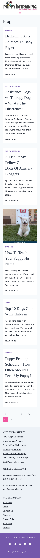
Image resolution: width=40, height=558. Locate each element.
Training (9, 247)
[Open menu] (20, 13)
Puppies (8, 30)
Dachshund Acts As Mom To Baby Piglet (19, 42)
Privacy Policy (9, 519)
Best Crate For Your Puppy (15, 454)
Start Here (7, 502)
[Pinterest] (25, 544)
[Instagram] (20, 544)
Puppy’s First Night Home (14, 445)
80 (29, 414)
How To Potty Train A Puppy (15, 458)
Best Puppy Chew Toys (13, 462)
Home (7, 537)
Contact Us (8, 511)
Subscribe (7, 523)
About (22, 537)
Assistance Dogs (12, 86)
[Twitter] (15, 544)
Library (6, 507)
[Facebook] (10, 544)
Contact (31, 537)
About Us (7, 515)
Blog (14, 537)
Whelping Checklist (12, 449)
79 (22, 414)
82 (12, 419)
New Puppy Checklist (13, 437)
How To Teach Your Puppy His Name (17, 258)
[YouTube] (30, 544)
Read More (11, 74)
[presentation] (20, 226)
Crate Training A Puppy (13, 441)
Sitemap (6, 528)
